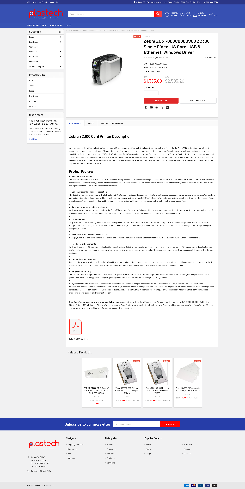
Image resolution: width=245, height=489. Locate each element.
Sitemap (71, 458)
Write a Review (210, 57)
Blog (68, 25)
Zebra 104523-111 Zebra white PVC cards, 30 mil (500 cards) (188, 389)
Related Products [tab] (80, 352)
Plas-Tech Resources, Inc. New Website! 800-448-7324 (44, 122)
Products (33, 51)
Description (75, 123)
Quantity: (149, 87)
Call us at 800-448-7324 (41, 471)
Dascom (32, 101)
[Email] (151, 107)
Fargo (31, 91)
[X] (162, 107)
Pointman (33, 96)
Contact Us (56, 25)
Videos (91, 123)
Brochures (33, 42)
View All (32, 106)
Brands (32, 37)
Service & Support (37, 66)
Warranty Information (112, 123)
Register (202, 15)
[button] (198, 101)
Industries (33, 61)
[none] (104, 71)
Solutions (33, 56)
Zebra (31, 85)
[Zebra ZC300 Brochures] (75, 326)
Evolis (32, 80)
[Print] (156, 107)
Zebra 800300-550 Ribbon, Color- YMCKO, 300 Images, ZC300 (157, 390)
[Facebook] (146, 107)
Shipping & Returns (36, 25)
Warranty (33, 47)
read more (32, 139)
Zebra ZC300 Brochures (79, 339)
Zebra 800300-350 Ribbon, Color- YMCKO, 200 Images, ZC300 (126, 390)
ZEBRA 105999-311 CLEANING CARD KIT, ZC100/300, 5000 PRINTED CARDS (96, 390)
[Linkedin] (167, 107)
